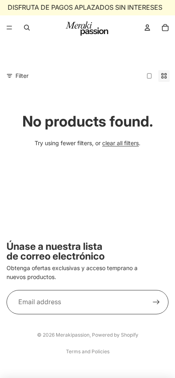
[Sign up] (156, 302)
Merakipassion (73, 335)
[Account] (147, 28)
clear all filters (120, 143)
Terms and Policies (87, 351)
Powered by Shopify (115, 335)
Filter (21, 75)
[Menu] (9, 27)
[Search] (27, 28)
